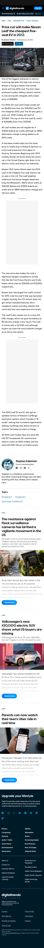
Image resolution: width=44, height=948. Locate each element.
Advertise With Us (8, 869)
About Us (5, 861)
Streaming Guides (32, 840)
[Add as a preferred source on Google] (8, 44)
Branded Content (31, 867)
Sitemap (28, 921)
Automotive (6, 851)
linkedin (25, 468)
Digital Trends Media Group (13, 933)
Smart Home (6, 844)
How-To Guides (30, 847)
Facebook (3, 813)
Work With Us (6, 916)
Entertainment (7, 847)
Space (27, 836)
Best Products (30, 844)
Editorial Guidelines (8, 873)
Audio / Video (7, 840)
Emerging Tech (7, 497)
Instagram (8, 813)
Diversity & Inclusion (9, 921)
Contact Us (6, 865)
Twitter (14, 813)
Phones (4, 829)
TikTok (25, 813)
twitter (29, 468)
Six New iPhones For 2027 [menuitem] (25, 14)
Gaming (5, 836)
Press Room (29, 916)
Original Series (30, 851)
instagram (21, 468)
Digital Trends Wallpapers (33, 871)
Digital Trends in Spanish (33, 875)
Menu (3, 8)
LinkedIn (37, 813)
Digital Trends (12, 10)
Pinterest (31, 813)
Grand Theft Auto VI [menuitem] (8, 14)
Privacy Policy (29, 911)
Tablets (27, 829)
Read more (9, 602)
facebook (17, 468)
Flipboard (3, 818)
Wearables (29, 832)
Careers (4, 911)
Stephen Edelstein (10, 40)
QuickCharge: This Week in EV (12, 501)
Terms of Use (6, 926)
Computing (6, 832)
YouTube (20, 813)
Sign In (37, 8)
